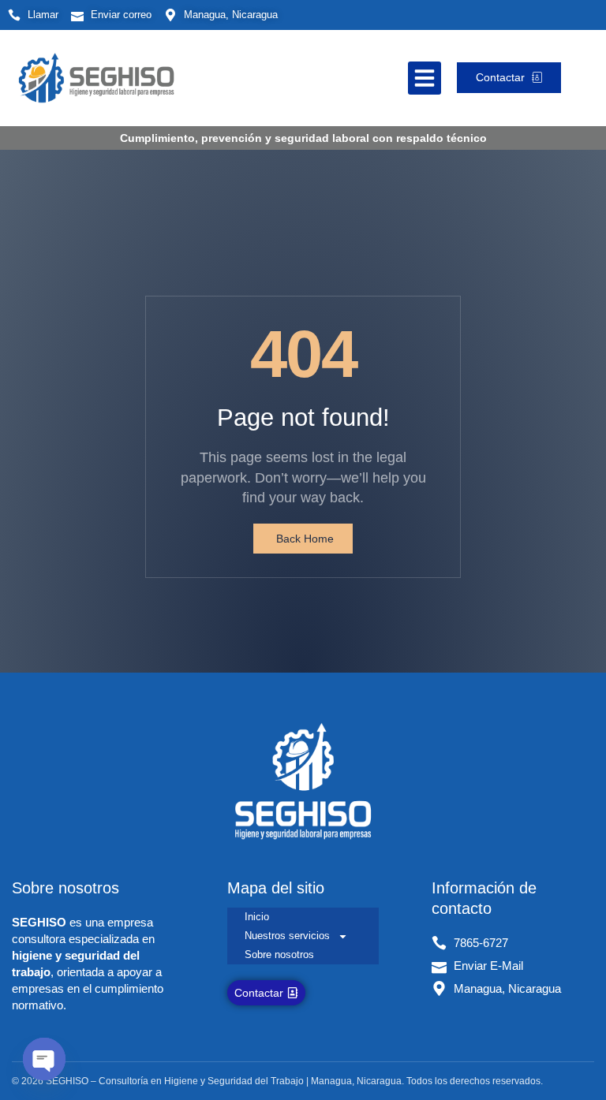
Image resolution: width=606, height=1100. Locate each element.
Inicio (257, 917)
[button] (424, 78)
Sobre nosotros (279, 954)
